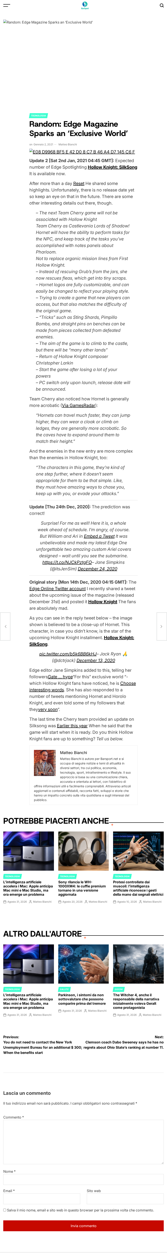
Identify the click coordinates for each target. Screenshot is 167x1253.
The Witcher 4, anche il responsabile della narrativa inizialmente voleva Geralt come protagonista (136, 1001)
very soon (48, 709)
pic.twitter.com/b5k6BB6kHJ (68, 654)
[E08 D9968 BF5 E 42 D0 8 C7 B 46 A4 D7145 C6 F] (82, 152)
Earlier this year (72, 725)
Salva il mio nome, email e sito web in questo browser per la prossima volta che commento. (80, 1210)
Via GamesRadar (78, 405)
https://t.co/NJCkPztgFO (67, 562)
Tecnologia (38, 115)
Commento (13, 1117)
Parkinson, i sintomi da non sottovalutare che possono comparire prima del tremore (82, 999)
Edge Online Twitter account (57, 588)
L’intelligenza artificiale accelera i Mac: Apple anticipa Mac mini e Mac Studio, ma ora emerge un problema (28, 888)
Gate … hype (60, 676)
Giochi (119, 989)
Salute (64, 989)
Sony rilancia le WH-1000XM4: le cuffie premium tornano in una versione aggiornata (82, 888)
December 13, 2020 (96, 660)
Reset (78, 183)
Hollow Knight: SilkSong (112, 167)
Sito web (94, 1191)
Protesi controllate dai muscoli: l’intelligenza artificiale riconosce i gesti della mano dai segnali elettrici (138, 888)
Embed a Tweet (99, 536)
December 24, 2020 (97, 568)
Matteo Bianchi (67, 144)
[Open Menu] (6, 5)
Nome (9, 1171)
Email (9, 1191)
